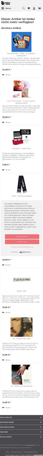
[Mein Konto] (34, 8)
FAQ (7, 452)
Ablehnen (22, 242)
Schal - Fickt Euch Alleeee (21, 196)
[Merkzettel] (28, 8)
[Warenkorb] (39, 8)
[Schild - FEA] (21, 279)
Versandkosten (30, 445)
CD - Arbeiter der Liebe (21, 339)
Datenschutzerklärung (22, 247)
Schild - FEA (21, 291)
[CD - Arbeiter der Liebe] (21, 327)
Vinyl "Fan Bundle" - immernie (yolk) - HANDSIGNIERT (21, 102)
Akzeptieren (22, 236)
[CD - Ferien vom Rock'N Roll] (21, 375)
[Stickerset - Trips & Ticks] (21, 137)
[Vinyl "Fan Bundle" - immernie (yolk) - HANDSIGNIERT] (21, 89)
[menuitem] (6, 8)
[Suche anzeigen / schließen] (23, 8)
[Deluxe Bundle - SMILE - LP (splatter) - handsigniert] (21, 42)
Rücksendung (16, 452)
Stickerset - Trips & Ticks (21, 148)
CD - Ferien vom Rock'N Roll (21, 386)
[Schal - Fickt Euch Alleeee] (21, 184)
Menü (8, 8)
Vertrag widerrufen (30, 452)
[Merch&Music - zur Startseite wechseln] (5, 3)
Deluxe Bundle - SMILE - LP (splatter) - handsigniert (21, 54)
